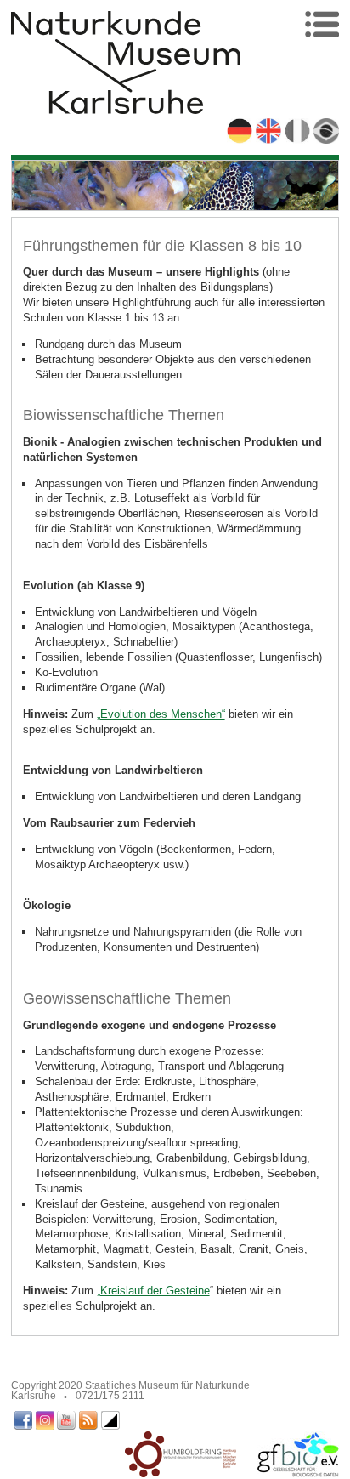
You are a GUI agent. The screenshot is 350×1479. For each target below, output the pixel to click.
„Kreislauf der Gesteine (153, 1290)
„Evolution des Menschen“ (161, 714)
